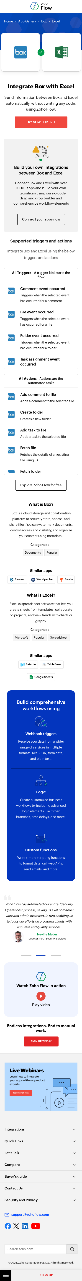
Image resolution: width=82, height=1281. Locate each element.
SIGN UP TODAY (41, 1041)
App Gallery (27, 21)
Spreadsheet (58, 637)
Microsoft (21, 637)
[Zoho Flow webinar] (41, 1087)
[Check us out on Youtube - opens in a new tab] (35, 1226)
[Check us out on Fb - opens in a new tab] (8, 1226)
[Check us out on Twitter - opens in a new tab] (16, 1226)
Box (44, 21)
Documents (33, 552)
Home (8, 21)
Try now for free (41, 122)
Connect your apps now (41, 219)
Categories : (40, 545)
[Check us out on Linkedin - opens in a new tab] (25, 1226)
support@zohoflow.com (30, 1214)
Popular (51, 552)
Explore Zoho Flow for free (41, 485)
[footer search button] (72, 1249)
